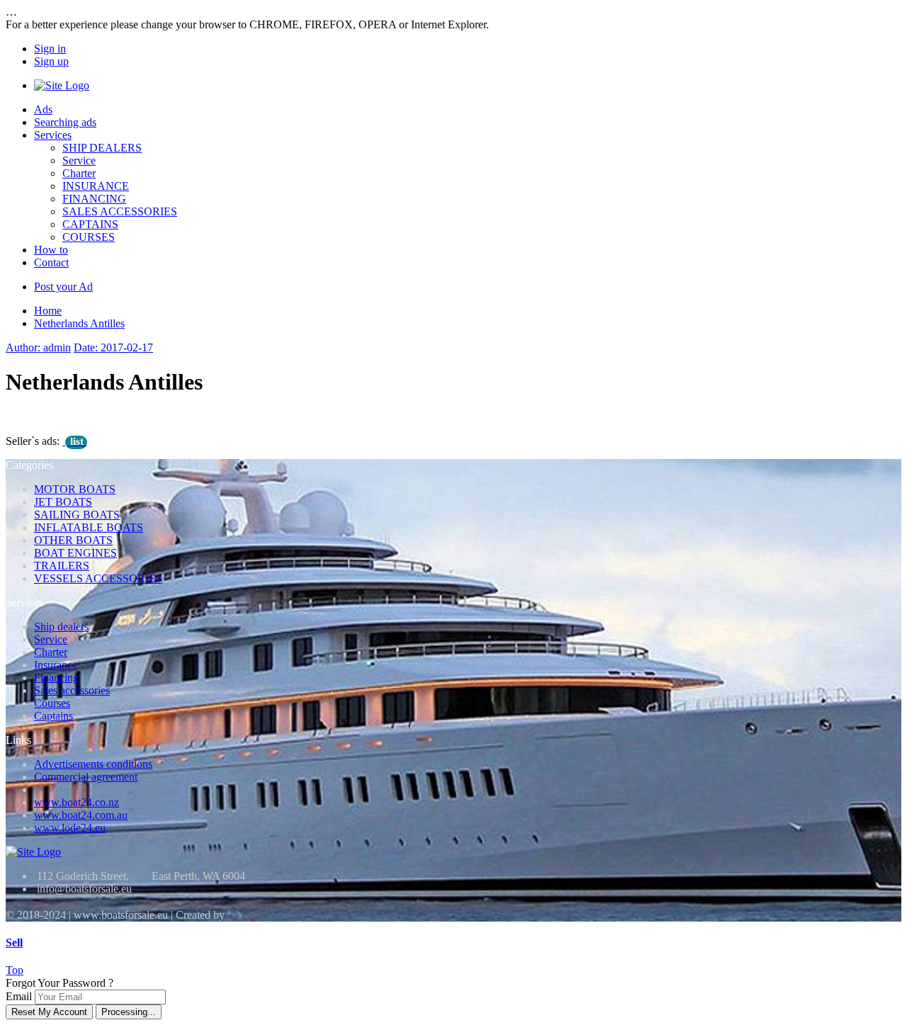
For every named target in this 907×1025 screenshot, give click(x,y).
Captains (53, 716)
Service (79, 160)
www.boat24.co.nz (76, 802)
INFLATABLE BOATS (88, 527)
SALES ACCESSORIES (119, 211)
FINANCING (94, 199)
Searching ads (65, 122)
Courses (52, 703)
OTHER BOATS (73, 540)
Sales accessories (72, 690)
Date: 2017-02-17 (113, 347)
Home (48, 311)
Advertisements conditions (93, 764)
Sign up (51, 61)
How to (51, 250)
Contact (51, 262)
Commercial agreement (85, 777)
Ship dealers (61, 627)
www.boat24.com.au (81, 815)
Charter (79, 173)
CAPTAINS (90, 224)
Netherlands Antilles (79, 323)
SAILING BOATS (77, 515)
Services (53, 135)
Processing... (128, 1012)
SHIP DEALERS (102, 148)
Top (14, 970)
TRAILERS (61, 566)
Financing (56, 678)
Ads (43, 109)
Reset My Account (49, 1012)
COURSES (88, 237)
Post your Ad (63, 287)
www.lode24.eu (70, 828)
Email (19, 996)
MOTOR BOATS (75, 489)
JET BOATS (63, 502)
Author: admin (38, 347)
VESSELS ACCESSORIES (98, 578)
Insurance (55, 665)
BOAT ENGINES (75, 553)
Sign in (50, 49)
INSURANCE (95, 186)
